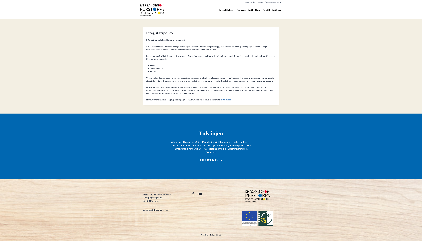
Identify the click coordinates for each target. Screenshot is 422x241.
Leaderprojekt (250, 2)
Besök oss (276, 10)
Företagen (241, 10)
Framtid (266, 10)
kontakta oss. (225, 99)
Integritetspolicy (161, 210)
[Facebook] (193, 194)
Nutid (257, 10)
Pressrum (259, 2)
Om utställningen (226, 10)
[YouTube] (200, 194)
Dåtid (250, 10)
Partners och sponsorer (273, 2)
